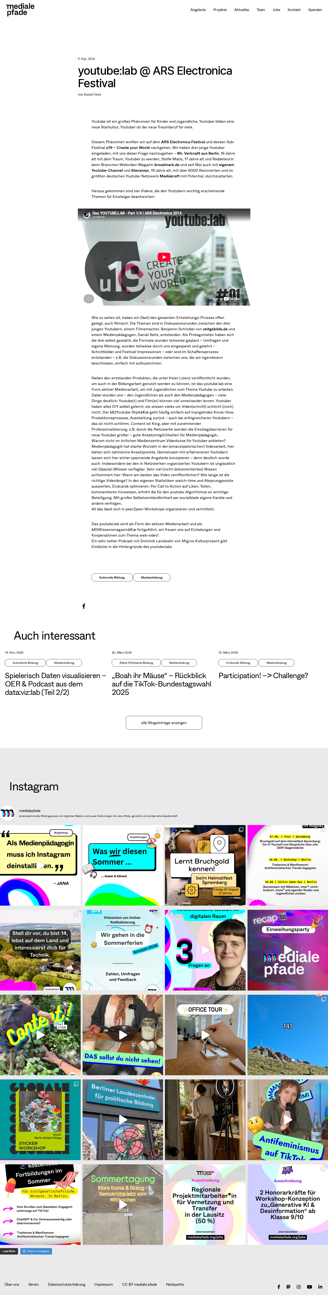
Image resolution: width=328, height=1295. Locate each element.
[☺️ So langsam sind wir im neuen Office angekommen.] (205, 1035)
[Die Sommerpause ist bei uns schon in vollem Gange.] (123, 865)
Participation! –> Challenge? (263, 675)
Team (261, 9)
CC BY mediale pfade (139, 1284)
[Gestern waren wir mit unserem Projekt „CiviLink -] (123, 1204)
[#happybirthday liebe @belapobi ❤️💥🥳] (123, 1119)
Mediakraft (170, 176)
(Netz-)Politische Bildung (136, 662)
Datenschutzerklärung (66, 1284)
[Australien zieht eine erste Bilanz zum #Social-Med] (40, 865)
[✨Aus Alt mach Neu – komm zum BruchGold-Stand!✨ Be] (205, 865)
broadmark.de (166, 165)
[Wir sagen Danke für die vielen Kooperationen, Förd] (123, 950)
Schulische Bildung (25, 662)
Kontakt (294, 9)
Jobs (276, 9)
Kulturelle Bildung (112, 577)
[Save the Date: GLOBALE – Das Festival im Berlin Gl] (40, 1119)
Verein (33, 1284)
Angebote (198, 9)
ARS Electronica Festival (183, 142)
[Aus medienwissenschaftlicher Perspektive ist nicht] (205, 1119)
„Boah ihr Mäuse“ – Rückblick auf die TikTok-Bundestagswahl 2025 (161, 683)
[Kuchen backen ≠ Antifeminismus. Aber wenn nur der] (123, 1035)
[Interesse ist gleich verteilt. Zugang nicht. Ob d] (40, 950)
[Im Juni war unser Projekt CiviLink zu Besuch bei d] (40, 1035)
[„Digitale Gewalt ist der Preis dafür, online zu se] (205, 950)
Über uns (12, 1284)
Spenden (315, 9)
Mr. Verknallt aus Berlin (198, 153)
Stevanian (140, 170)
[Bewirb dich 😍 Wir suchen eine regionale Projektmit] (205, 1204)
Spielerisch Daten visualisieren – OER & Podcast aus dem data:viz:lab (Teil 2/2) (55, 683)
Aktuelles (241, 9)
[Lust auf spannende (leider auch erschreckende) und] (40, 1204)
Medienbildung (151, 577)
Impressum (103, 1284)
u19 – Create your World (127, 147)
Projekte (220, 9)
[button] (83, 606)
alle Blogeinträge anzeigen (164, 723)
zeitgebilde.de (215, 329)
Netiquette (175, 1284)
